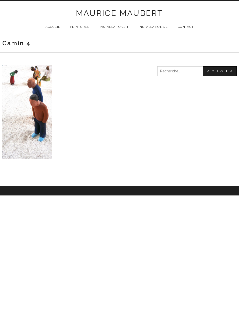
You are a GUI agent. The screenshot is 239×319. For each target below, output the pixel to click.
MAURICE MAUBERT (119, 13)
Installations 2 (153, 26)
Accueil (53, 26)
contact (185, 26)
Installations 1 (114, 26)
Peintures (79, 26)
